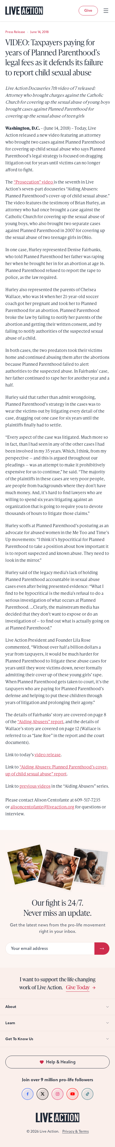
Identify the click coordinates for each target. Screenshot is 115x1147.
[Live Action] (24, 10)
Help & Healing (61, 1061)
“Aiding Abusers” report (40, 721)
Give (88, 10)
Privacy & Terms (75, 1131)
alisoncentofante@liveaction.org (42, 807)
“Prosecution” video (34, 182)
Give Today (78, 987)
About (10, 1006)
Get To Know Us (19, 1039)
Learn (10, 1023)
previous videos (35, 786)
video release (47, 754)
